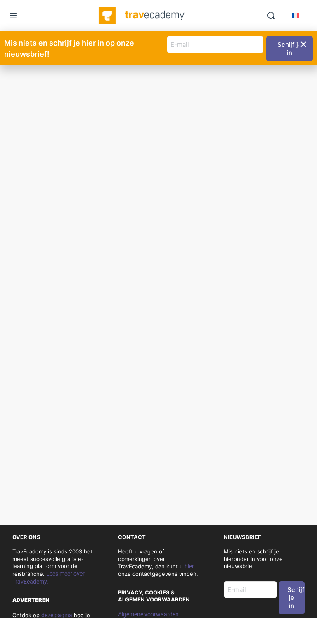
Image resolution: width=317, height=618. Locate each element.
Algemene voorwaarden (148, 614)
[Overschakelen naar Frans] (295, 15)
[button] (303, 44)
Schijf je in (296, 598)
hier (189, 566)
